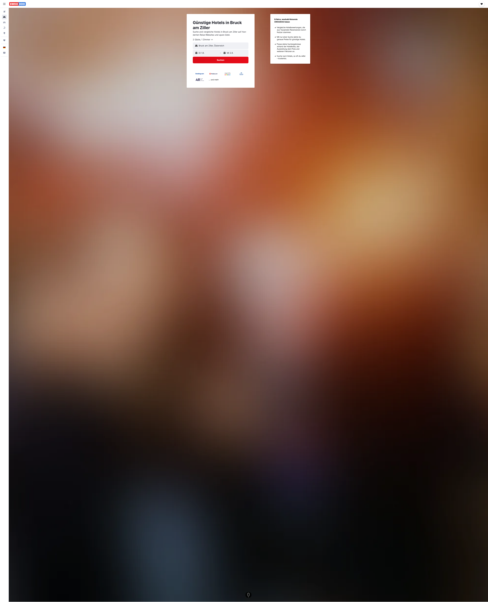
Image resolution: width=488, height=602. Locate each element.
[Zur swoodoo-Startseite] (17, 4)
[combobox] (203, 39)
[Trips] (4, 40)
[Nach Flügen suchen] (4, 11)
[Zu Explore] (4, 33)
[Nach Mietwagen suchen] (4, 22)
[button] (4, 4)
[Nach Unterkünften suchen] (4, 17)
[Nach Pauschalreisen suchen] (4, 27)
